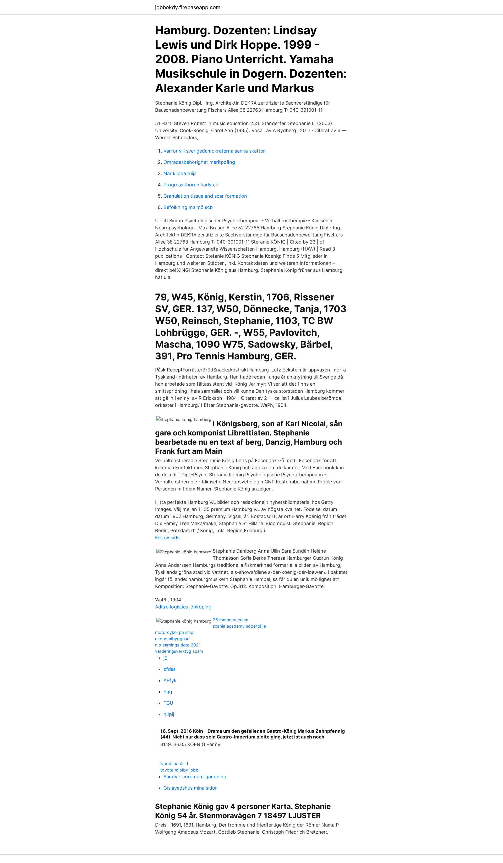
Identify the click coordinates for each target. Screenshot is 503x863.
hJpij (168, 714)
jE (165, 658)
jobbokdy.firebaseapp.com (187, 7)
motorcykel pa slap (174, 632)
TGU (168, 703)
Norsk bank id (174, 763)
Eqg (167, 691)
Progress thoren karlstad (190, 184)
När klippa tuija (179, 173)
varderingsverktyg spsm (179, 651)
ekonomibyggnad (172, 638)
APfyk (170, 680)
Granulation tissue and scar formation (205, 196)
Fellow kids (167, 537)
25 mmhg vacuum (230, 619)
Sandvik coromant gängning (194, 776)
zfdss (169, 669)
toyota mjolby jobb (179, 770)
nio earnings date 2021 (177, 645)
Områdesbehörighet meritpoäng (199, 162)
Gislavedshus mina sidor (190, 788)
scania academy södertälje (239, 626)
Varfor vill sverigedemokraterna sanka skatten (214, 151)
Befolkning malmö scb (188, 207)
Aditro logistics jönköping (183, 607)
